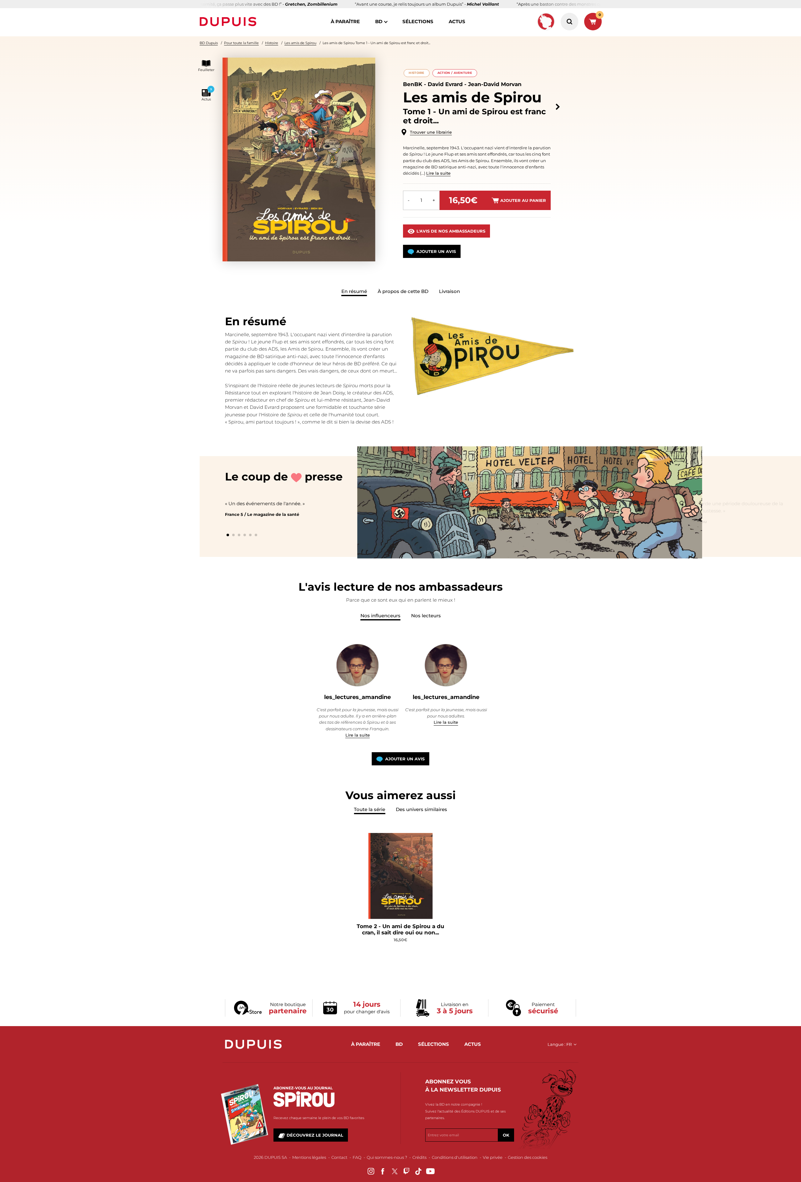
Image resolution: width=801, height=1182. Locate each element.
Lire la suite (438, 173)
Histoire (271, 43)
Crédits (419, 1157)
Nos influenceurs (380, 616)
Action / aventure (454, 73)
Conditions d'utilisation (454, 1157)
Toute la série (369, 809)
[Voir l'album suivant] (558, 107)
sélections (417, 21)
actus (457, 21)
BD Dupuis (209, 43)
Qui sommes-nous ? (387, 1157)
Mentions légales (309, 1157)
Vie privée (493, 1157)
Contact (339, 1157)
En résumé (354, 291)
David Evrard (445, 84)
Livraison (449, 291)
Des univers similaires (421, 809)
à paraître (345, 21)
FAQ (357, 1157)
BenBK (412, 84)
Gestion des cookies (527, 1157)
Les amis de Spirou (300, 43)
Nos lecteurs (426, 616)
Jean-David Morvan (495, 84)
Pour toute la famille (241, 43)
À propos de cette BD (403, 291)
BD (378, 21)
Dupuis (229, 21)
